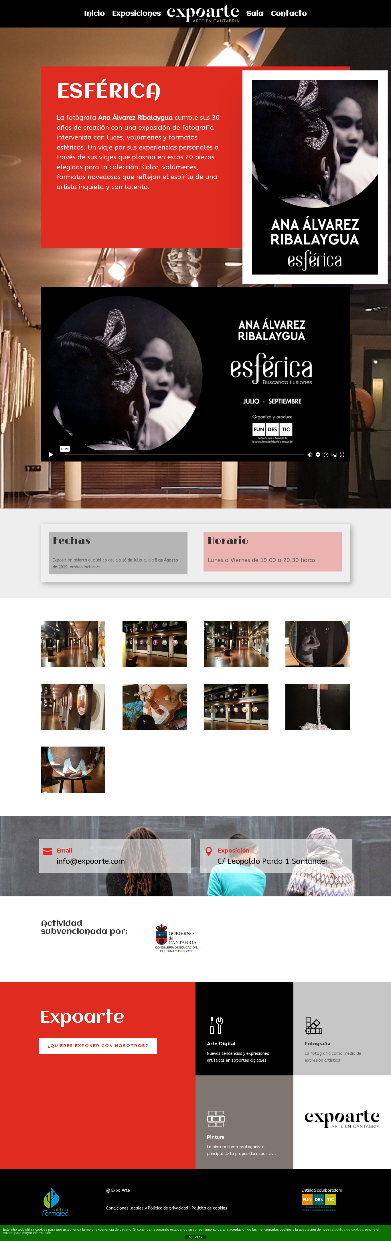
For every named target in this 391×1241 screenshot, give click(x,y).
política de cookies (348, 1230)
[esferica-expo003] (236, 729)
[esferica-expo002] (73, 729)
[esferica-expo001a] (317, 666)
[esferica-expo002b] (155, 729)
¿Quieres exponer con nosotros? (98, 1045)
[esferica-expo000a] (155, 666)
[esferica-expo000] (73, 666)
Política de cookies (209, 1208)
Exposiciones (136, 14)
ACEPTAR (195, 1237)
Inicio (94, 14)
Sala (254, 14)
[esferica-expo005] (73, 792)
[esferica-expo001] (236, 666)
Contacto (289, 14)
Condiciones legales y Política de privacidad (147, 1208)
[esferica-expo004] (317, 729)
